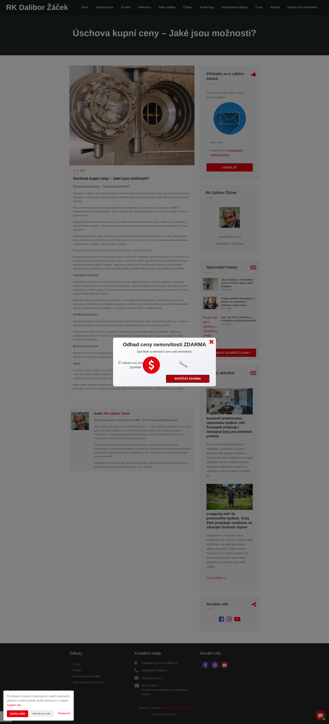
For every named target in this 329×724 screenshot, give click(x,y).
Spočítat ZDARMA (187, 378)
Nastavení (64, 713)
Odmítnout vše (41, 713)
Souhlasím (17, 713)
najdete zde (14, 705)
